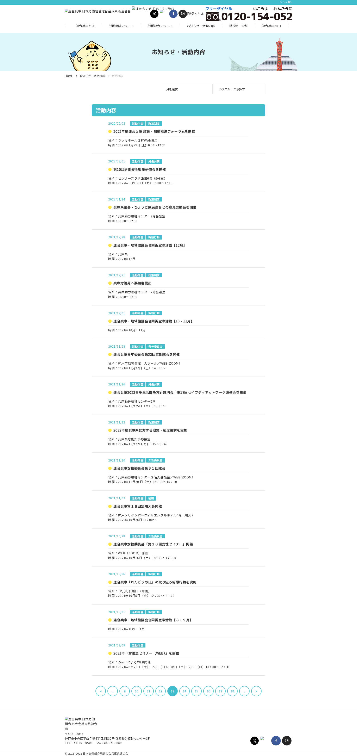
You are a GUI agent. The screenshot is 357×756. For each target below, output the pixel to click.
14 (184, 691)
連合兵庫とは (85, 25)
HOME (69, 76)
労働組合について (160, 25)
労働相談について (121, 25)
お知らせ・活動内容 (201, 25)
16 (208, 691)
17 (220, 691)
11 (148, 691)
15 (196, 691)
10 (136, 691)
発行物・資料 (238, 25)
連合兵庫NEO (271, 25)
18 (232, 691)
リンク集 (285, 2)
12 (160, 691)
